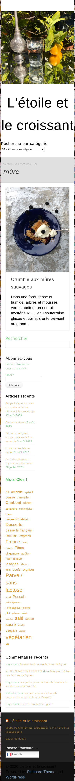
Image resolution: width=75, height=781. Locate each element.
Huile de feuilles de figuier (36, 704)
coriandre (11, 508)
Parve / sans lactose (14, 583)
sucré (11, 624)
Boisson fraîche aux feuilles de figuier (43, 664)
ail (7, 492)
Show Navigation (60, 34)
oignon (28, 569)
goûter (25, 553)
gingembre (12, 553)
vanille (21, 625)
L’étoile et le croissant (28, 721)
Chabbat (13, 502)
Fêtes (19, 548)
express (25, 536)
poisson (15, 613)
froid (24, 542)
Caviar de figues (16, 422)
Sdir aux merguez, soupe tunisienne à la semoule (19, 437)
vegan (11, 630)
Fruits (9, 548)
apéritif (29, 492)
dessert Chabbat (17, 519)
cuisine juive (25, 508)
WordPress (15, 777)
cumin (9, 514)
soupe (29, 618)
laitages (12, 564)
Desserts (14, 524)
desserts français (19, 530)
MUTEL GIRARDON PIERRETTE (24, 671)
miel (8, 569)
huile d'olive (14, 558)
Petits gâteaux (13, 608)
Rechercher (16, 338)
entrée (11, 535)
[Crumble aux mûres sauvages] (37, 229)
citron (27, 503)
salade (25, 613)
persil (8, 597)
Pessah (19, 597)
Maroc (24, 564)
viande (22, 631)
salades (9, 619)
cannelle (23, 497)
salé (19, 618)
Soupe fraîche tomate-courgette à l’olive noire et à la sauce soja (20, 407)
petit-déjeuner (13, 602)
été (7, 644)
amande (16, 492)
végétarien (19, 637)
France (13, 541)
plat (8, 613)
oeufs (17, 569)
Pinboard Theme (41, 772)
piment (26, 608)
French (16, 754)
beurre (10, 497)
